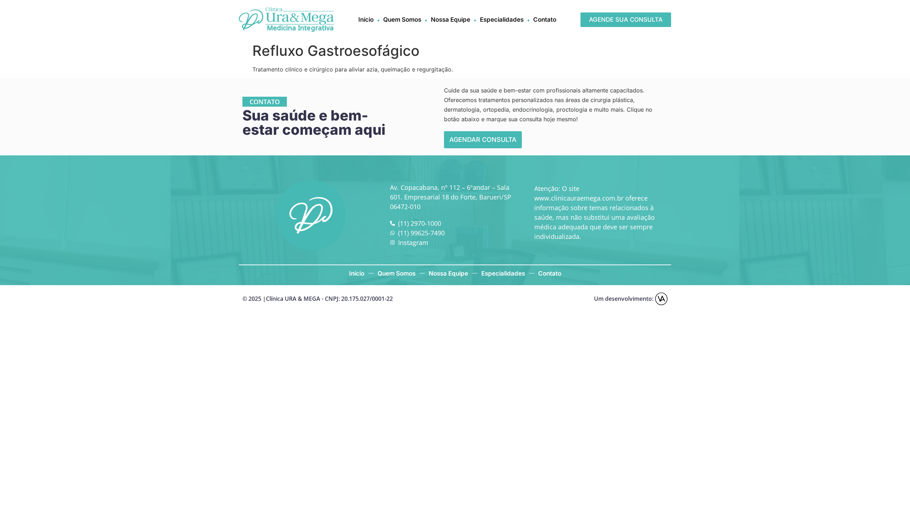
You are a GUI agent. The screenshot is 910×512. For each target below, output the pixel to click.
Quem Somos (402, 19)
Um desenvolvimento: (623, 299)
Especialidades (502, 19)
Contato (544, 19)
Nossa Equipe (450, 19)
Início (366, 19)
